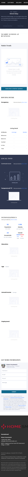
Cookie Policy (19, 456)
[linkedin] (5, 448)
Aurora (15, 11)
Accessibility (22, 458)
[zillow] (8, 448)
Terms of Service (22, 405)
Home (3, 2)
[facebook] (2, 448)
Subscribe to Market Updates (14, 89)
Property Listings (10, 458)
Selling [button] (19, 2)
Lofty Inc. (8, 453)
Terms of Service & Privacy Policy (8, 456)
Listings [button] (11, 2)
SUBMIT (14, 392)
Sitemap (17, 458)
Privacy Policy (8, 406)
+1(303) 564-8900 (10, 367)
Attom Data (24, 102)
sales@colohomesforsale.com (9, 441)
